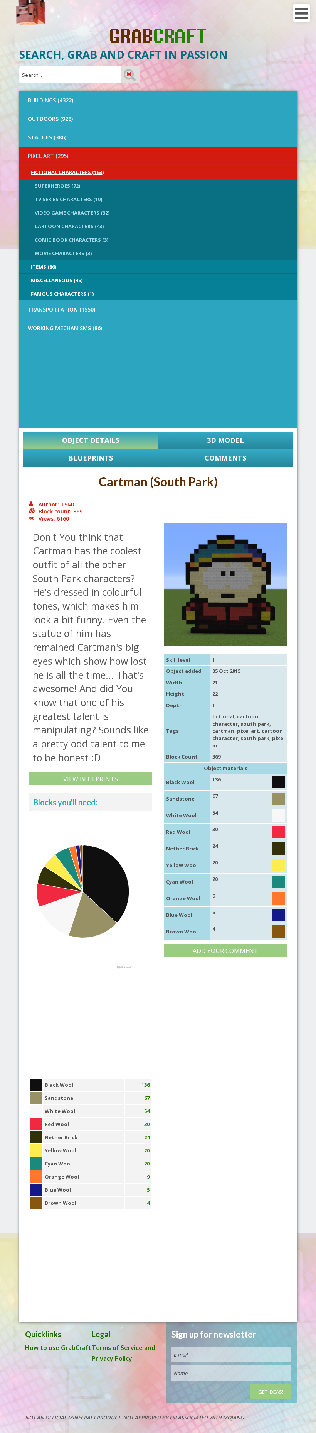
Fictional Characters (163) (67, 172)
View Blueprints (90, 779)
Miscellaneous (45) (56, 280)
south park (254, 723)
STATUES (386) (47, 137)
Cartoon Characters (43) (69, 226)
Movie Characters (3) (63, 253)
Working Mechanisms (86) (65, 328)
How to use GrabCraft (58, 1347)
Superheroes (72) (57, 185)
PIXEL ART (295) (48, 155)
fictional (223, 716)
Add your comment (225, 951)
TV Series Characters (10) (68, 199)
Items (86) (43, 266)
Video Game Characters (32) (72, 212)
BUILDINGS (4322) (50, 100)
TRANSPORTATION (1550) (61, 309)
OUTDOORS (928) (50, 118)
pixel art (248, 730)
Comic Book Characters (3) (71, 239)
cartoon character (235, 720)
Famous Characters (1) (62, 293)
